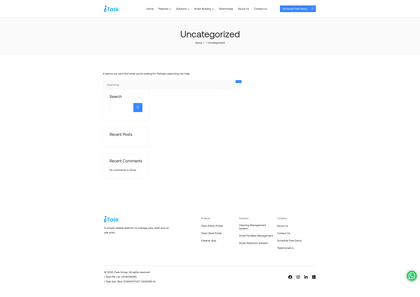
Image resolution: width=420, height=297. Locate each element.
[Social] (290, 276)
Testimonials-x (285, 247)
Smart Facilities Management (256, 235)
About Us (282, 225)
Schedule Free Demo (295, 8)
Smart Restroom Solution (253, 242)
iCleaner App (208, 240)
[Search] (239, 81)
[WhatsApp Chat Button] (412, 276)
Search (116, 96)
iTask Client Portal (211, 233)
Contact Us (283, 233)
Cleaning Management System (252, 226)
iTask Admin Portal (212, 225)
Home (198, 42)
